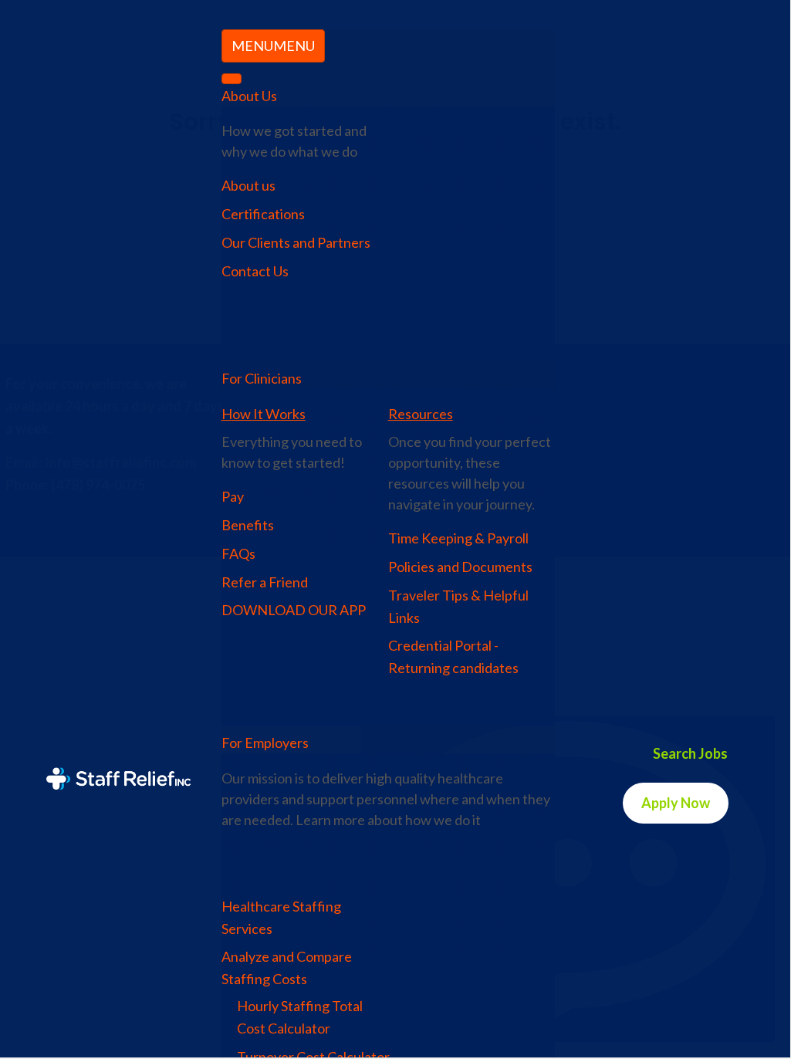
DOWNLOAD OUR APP (293, 609)
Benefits (247, 524)
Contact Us (255, 270)
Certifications (263, 213)
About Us (249, 95)
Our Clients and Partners (295, 242)
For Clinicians (261, 378)
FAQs (238, 553)
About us (248, 185)
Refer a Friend (264, 581)
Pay (232, 496)
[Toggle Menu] (231, 78)
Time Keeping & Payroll (458, 538)
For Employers (265, 742)
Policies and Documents (460, 566)
